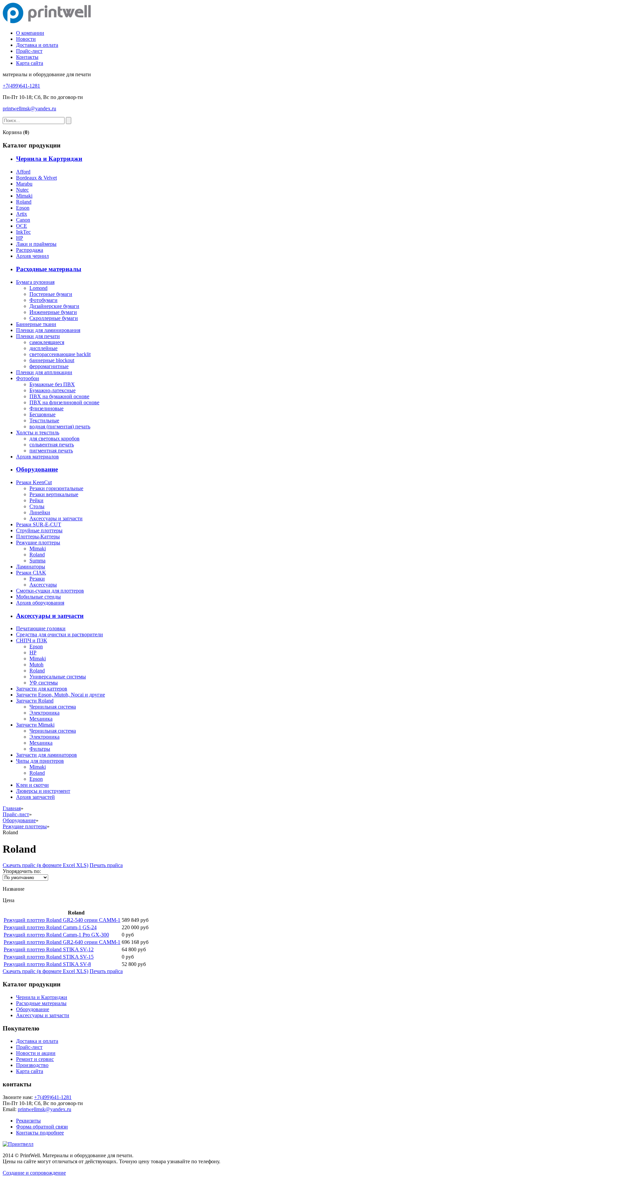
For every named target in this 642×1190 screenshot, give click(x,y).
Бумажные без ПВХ (52, 384)
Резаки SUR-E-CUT (38, 524)
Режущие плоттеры (38, 542)
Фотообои (27, 378)
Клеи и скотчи (32, 785)
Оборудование (37, 469)
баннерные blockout (51, 360)
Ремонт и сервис (35, 1059)
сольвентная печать (51, 444)
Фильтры (39, 749)
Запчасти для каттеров (41, 688)
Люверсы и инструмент (43, 791)
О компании (30, 33)
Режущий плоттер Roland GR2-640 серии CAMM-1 (62, 942)
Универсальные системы (57, 676)
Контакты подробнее (40, 1132)
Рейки (36, 500)
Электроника (44, 713)
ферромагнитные (49, 366)
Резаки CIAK (31, 572)
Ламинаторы (30, 566)
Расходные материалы (48, 269)
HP (19, 238)
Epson (22, 208)
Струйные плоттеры (39, 530)
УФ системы (43, 682)
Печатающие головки (41, 628)
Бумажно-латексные (52, 390)
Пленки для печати (38, 336)
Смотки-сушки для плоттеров (50, 590)
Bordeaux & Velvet (36, 178)
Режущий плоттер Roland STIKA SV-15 (49, 957)
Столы (36, 506)
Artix (21, 214)
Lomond (38, 288)
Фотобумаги (43, 300)
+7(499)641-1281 (21, 86)
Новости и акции (36, 1053)
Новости (26, 39)
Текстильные (44, 420)
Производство (32, 1065)
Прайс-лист (29, 51)
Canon (23, 220)
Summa (37, 560)
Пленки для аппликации (44, 372)
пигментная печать (51, 450)
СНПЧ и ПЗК (31, 640)
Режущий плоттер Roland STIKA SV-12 (49, 949)
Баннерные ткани (36, 324)
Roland (23, 202)
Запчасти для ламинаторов (46, 755)
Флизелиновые (46, 408)
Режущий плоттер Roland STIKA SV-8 (47, 964)
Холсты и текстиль (37, 432)
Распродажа (29, 250)
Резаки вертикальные (53, 494)
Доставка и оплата (37, 45)
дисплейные (43, 348)
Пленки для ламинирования (48, 330)
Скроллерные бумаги (53, 318)
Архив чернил (32, 256)
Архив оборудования (40, 603)
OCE (21, 226)
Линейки (39, 512)
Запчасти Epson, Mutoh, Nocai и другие (60, 694)
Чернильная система (52, 707)
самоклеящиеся (46, 342)
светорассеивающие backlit (60, 354)
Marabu (24, 184)
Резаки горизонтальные (56, 488)
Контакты (27, 57)
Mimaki (24, 196)
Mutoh (36, 664)
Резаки (37, 578)
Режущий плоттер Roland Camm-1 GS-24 (50, 927)
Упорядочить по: (22, 871)
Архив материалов (37, 456)
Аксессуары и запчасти (56, 518)
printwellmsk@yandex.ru (29, 108)
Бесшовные (42, 414)
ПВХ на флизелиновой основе (64, 402)
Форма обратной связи (42, 1126)
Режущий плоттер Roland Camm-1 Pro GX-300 (56, 935)
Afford (23, 172)
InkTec (23, 232)
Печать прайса (106, 865)
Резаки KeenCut (34, 482)
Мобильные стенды (38, 597)
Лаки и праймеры (36, 244)
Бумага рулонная (35, 282)
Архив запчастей (35, 797)
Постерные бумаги (50, 294)
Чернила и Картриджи (49, 158)
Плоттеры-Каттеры (38, 536)
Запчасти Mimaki (35, 725)
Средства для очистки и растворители (59, 634)
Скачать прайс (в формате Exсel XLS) (45, 865)
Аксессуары (43, 584)
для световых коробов (54, 438)
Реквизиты (28, 1120)
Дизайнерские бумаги (54, 306)
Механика (40, 719)
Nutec (22, 190)
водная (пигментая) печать (59, 426)
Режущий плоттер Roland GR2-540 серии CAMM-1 (62, 920)
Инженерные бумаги (53, 312)
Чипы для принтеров (40, 761)
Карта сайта (29, 63)
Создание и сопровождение (34, 1173)
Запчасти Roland (35, 701)
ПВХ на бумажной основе (59, 396)
